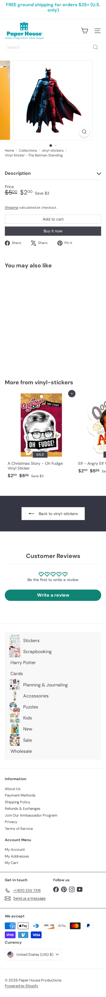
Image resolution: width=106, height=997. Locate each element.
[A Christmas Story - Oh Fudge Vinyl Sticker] (40, 437)
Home (9, 150)
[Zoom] (84, 131)
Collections (28, 150)
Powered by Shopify (21, 985)
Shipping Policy (17, 802)
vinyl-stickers (53, 150)
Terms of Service (19, 828)
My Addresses (17, 856)
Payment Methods (20, 795)
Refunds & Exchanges (22, 808)
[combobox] (53, 47)
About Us (13, 788)
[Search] (95, 47)
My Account (15, 849)
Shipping (11, 207)
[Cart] (84, 31)
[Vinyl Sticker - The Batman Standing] (40, 320)
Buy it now (53, 231)
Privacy (11, 821)
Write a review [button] (53, 595)
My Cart (11, 862)
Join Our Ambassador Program (31, 815)
